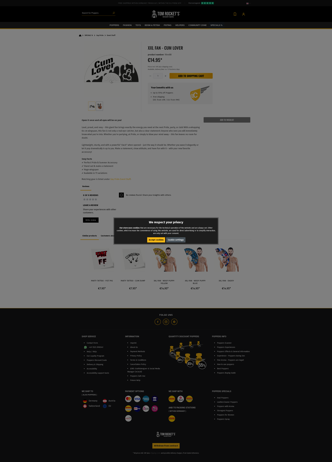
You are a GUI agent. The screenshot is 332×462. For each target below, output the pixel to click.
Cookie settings (176, 240)
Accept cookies (156, 240)
